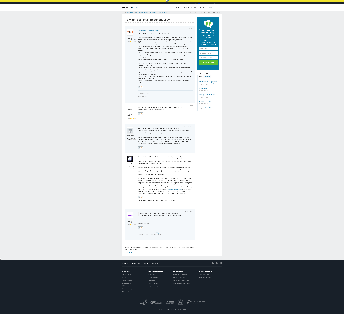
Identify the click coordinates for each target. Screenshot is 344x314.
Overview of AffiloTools (180, 274)
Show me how (208, 63)
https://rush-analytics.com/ (174, 189)
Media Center (136, 263)
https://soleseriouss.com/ (170, 119)
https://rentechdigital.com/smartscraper (160, 233)
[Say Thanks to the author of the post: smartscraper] (140, 227)
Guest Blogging (203, 88)
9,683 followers (203, 12)
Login (220, 3)
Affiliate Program (127, 286)
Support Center (126, 283)
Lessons (178, 7)
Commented (207, 76)
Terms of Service (127, 289)
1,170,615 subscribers (216, 12)
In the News (156, 263)
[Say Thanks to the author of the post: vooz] (140, 87)
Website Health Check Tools (181, 283)
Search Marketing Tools (180, 277)
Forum (202, 7)
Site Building (151, 280)
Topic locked (128, 252)
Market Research (153, 277)
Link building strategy (205, 107)
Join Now (124, 277)
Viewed (200, 76)
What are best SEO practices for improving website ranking (208, 82)
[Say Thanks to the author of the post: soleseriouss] (140, 113)
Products (187, 7)
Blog (195, 7)
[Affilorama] (131, 6)
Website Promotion (153, 286)
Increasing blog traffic (205, 101)
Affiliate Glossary (127, 280)
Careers (146, 263)
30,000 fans (193, 12)
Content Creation (153, 283)
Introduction (151, 274)
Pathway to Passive (204, 274)
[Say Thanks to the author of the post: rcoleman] (140, 197)
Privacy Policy (126, 292)
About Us (125, 263)
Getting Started (126, 274)
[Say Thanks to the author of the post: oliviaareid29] (140, 147)
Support (215, 3)
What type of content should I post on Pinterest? (207, 95)
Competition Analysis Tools (181, 280)
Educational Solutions (205, 277)
